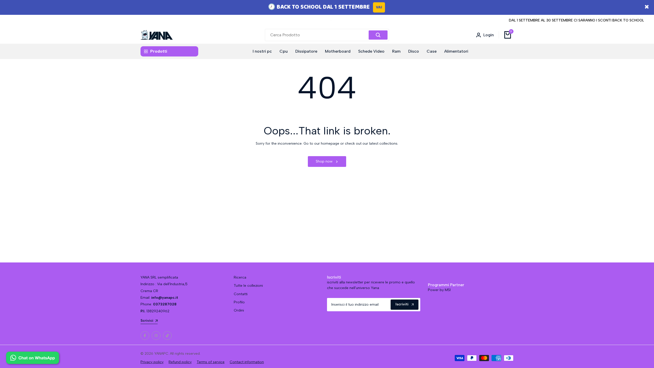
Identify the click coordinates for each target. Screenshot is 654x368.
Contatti (241, 294)
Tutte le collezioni (248, 285)
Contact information (247, 362)
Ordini (239, 310)
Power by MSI (439, 290)
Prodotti (158, 51)
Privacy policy (152, 362)
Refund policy (180, 362)
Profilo (239, 302)
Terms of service (211, 362)
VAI (379, 7)
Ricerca (240, 277)
